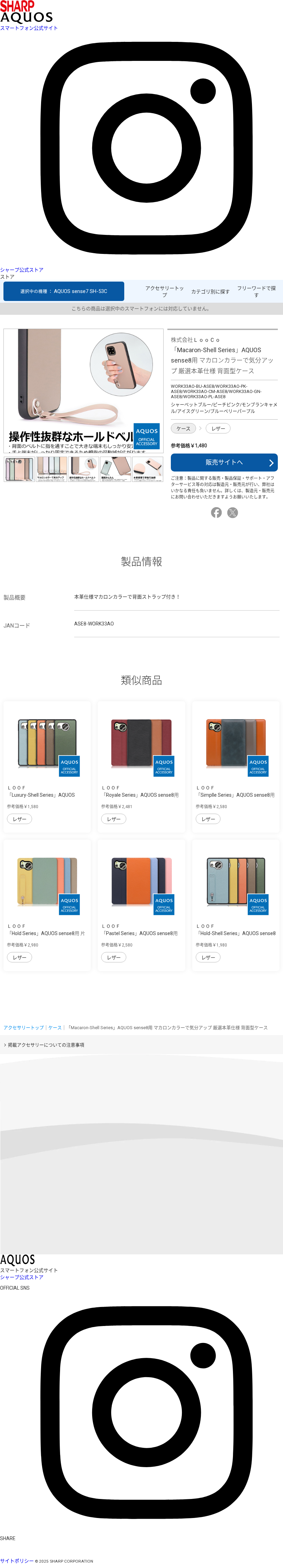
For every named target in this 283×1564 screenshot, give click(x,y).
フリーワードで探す (256, 291)
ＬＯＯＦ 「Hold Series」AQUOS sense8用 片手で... (46, 933)
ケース (183, 428)
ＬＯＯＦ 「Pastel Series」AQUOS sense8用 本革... (139, 933)
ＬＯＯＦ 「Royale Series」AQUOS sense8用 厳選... (140, 795)
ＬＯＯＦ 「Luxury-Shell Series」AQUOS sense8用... (41, 795)
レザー (218, 428)
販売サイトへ (224, 462)
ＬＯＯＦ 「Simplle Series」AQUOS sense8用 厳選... (235, 795)
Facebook (217, 513)
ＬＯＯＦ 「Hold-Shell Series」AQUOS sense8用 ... (236, 933)
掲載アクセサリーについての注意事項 (46, 1045)
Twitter (234, 513)
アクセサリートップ (164, 291)
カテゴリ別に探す (210, 291)
